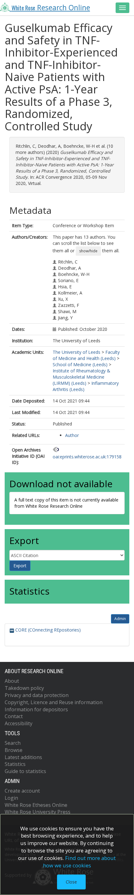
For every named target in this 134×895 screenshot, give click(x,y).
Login (11, 797)
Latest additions (23, 757)
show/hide (88, 251)
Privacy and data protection (37, 695)
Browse (13, 750)
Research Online (51, 7)
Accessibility (18, 723)
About (12, 680)
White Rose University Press (37, 811)
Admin (120, 618)
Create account (22, 790)
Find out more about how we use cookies (79, 861)
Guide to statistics (25, 771)
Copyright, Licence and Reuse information (54, 702)
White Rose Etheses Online (36, 805)
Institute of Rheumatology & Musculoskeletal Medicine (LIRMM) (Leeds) (81, 377)
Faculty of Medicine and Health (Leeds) (86, 355)
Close (71, 882)
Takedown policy (24, 688)
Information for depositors (36, 709)
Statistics (15, 764)
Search (13, 743)
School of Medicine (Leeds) (80, 364)
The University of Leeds (76, 352)
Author (72, 435)
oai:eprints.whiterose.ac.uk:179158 (87, 457)
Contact (14, 716)
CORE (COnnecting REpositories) (47, 630)
